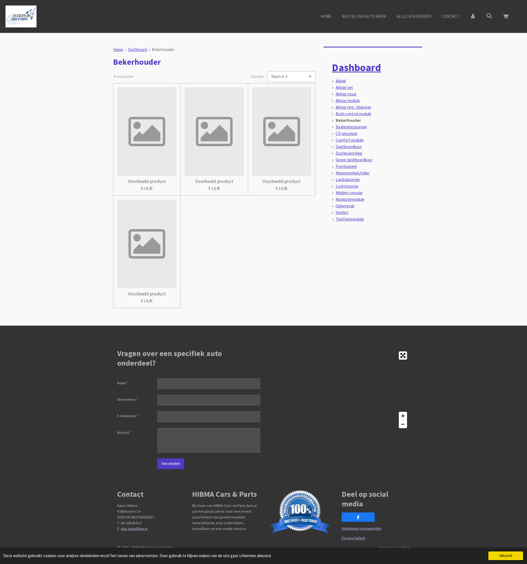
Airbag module (348, 100)
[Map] (338, 390)
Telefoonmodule (350, 219)
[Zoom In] (403, 416)
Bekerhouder (163, 49)
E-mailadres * (128, 415)
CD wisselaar (347, 133)
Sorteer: (258, 76)
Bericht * (124, 432)
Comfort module (350, 140)
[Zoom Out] (403, 424)
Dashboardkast (349, 146)
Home (118, 49)
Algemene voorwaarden (361, 528)
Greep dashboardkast (354, 159)
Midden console (349, 192)
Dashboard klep (349, 153)
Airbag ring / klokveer (353, 107)
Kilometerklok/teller (353, 173)
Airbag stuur (346, 94)
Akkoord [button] (505, 555)
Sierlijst (342, 212)
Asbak (341, 80)
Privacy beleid (353, 537)
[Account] (473, 16)
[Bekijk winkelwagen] (506, 16)
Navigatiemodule (350, 199)
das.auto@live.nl (134, 528)
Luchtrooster (347, 186)
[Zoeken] (489, 16)
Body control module (353, 113)
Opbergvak (345, 205)
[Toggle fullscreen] (403, 355)
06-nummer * (127, 399)
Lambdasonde (348, 179)
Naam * (123, 382)
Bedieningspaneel (351, 126)
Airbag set (344, 87)
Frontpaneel (346, 166)
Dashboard (137, 49)
